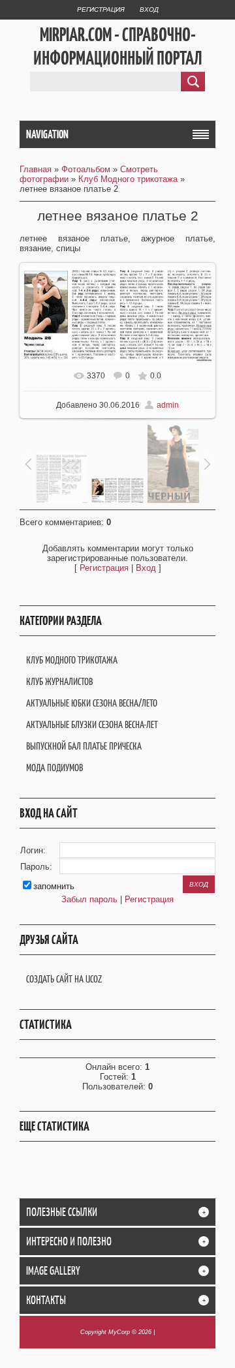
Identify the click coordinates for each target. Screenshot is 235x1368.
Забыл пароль (89, 899)
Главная (36, 169)
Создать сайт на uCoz (64, 979)
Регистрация (101, 9)
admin (168, 405)
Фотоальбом (85, 169)
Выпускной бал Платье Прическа (84, 746)
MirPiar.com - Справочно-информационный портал (117, 46)
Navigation (47, 134)
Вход (149, 9)
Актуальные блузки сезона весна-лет (92, 724)
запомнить (53, 886)
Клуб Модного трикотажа (128, 179)
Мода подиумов (54, 767)
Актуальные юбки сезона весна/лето (91, 703)
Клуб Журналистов (59, 681)
